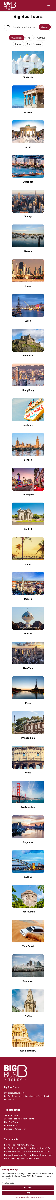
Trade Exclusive (11, 1115)
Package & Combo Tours (15, 1128)
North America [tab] (34, 44)
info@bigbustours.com (14, 1092)
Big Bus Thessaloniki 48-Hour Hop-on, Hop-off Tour (28, 1154)
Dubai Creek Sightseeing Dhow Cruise (21, 1158)
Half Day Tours (11, 1122)
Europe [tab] (18, 44)
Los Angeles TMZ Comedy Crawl (19, 1144)
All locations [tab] (16, 37)
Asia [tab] (30, 37)
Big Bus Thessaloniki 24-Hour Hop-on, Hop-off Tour (28, 1148)
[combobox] (28, 27)
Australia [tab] (41, 37)
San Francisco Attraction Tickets (19, 1118)
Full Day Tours (10, 1125)
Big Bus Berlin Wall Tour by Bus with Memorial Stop (28, 1151)
